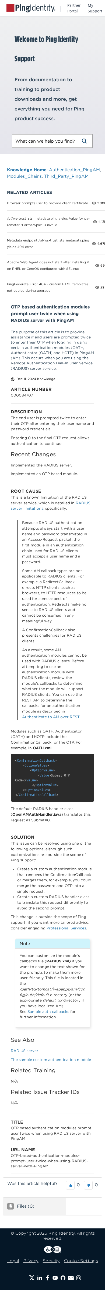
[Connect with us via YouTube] (55, 1278)
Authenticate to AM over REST (50, 717)
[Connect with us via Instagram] (79, 1278)
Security (51, 1260)
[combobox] (44, 141)
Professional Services (66, 928)
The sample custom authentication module (51, 1059)
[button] (84, 141)
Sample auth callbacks (48, 1011)
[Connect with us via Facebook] (47, 1278)
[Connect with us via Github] (63, 1278)
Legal (13, 1260)
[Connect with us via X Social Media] (32, 1278)
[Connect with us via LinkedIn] (40, 1278)
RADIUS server (24, 1051)
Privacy (30, 1260)
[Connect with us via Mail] (71, 1278)
